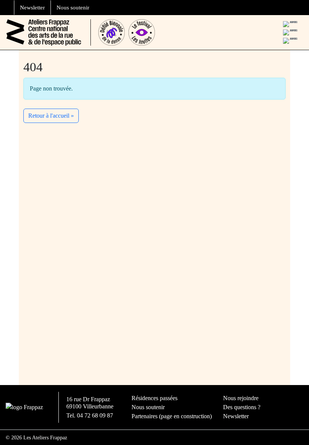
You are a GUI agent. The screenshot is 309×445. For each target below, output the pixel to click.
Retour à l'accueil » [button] (51, 115)
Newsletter (32, 8)
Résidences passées (154, 398)
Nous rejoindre (241, 398)
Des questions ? (241, 407)
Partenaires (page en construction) (172, 416)
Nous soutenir (73, 8)
